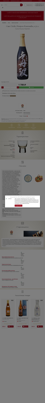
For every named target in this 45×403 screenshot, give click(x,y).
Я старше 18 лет (18, 205)
